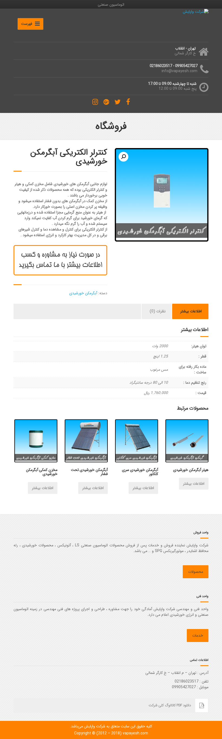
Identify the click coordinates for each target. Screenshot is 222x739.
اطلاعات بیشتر (191, 311)
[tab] (191, 311)
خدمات (197, 635)
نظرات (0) (158, 311)
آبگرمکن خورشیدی (83, 293)
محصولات (195, 572)
